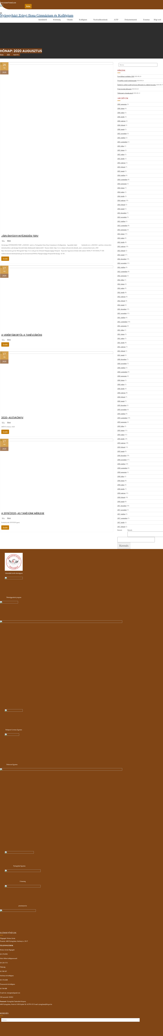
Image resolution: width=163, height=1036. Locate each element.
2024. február (121, 205)
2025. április (120, 159)
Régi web (157, 20)
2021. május (120, 338)
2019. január (120, 451)
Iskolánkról (42, 20)
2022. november (122, 263)
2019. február (121, 447)
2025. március (121, 163)
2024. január (120, 209)
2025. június (120, 150)
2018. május (120, 485)
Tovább (5, 259)
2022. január (120, 305)
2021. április (120, 343)
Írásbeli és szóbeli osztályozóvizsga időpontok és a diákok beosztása (136, 85)
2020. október (121, 368)
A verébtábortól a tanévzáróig (21, 335)
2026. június (120, 108)
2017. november (122, 510)
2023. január (120, 255)
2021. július (120, 330)
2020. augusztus (122, 376)
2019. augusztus (122, 422)
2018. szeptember (122, 468)
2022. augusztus (122, 276)
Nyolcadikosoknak (100, 20)
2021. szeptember (122, 322)
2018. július (120, 476)
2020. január (120, 401)
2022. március (121, 297)
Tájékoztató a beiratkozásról (125, 93)
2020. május (120, 384)
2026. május (120, 113)
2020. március (121, 393)
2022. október (121, 267)
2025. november (122, 133)
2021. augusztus (122, 326)
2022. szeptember (122, 271)
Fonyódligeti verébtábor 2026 (125, 76)
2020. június (120, 380)
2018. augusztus (122, 472)
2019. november (122, 409)
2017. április (120, 522)
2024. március (121, 200)
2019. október (121, 414)
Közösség (57, 20)
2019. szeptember (122, 418)
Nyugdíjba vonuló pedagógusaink (127, 80)
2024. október (121, 175)
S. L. (3, 241)
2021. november (122, 313)
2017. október (121, 514)
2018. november (122, 460)
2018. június (120, 480)
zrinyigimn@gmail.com (8, 2)
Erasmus (146, 20)
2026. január (120, 129)
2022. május (120, 288)
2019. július (120, 426)
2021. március (121, 347)
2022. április (120, 292)
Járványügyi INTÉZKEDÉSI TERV (19, 236)
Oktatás (70, 20)
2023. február (121, 251)
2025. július (120, 146)
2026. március (121, 121)
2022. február (121, 301)
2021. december (121, 309)
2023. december (121, 213)
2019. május (120, 434)
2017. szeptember (122, 518)
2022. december (121, 259)
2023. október (121, 221)
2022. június (120, 284)
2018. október (121, 464)
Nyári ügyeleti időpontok (124, 89)
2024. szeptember (122, 179)
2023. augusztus (122, 230)
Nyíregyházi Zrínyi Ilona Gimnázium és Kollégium (36, 15)
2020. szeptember (122, 372)
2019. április (120, 439)
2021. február (121, 351)
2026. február (121, 125)
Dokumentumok (131, 20)
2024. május (120, 192)
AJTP (116, 20)
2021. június (120, 334)
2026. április (120, 117)
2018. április (120, 489)
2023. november (122, 217)
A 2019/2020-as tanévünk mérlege (22, 513)
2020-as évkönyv (12, 417)
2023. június (120, 234)
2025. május (120, 154)
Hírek (9, 241)
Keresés (130, 530)
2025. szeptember (122, 142)
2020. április (120, 389)
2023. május (120, 238)
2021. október (121, 317)
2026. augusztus (122, 104)
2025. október (121, 138)
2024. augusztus (122, 184)
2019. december (121, 405)
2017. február (121, 526)
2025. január (120, 171)
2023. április (120, 242)
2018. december (121, 455)
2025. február (121, 167)
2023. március (121, 246)
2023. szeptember (122, 225)
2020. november (122, 363)
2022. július (120, 280)
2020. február (121, 397)
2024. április (120, 196)
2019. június (120, 430)
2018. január (120, 501)
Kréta (28, 6)
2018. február (121, 497)
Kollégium (83, 20)
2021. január (120, 355)
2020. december (121, 359)
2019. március (121, 443)
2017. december (121, 506)
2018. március (121, 493)
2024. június (120, 188)
